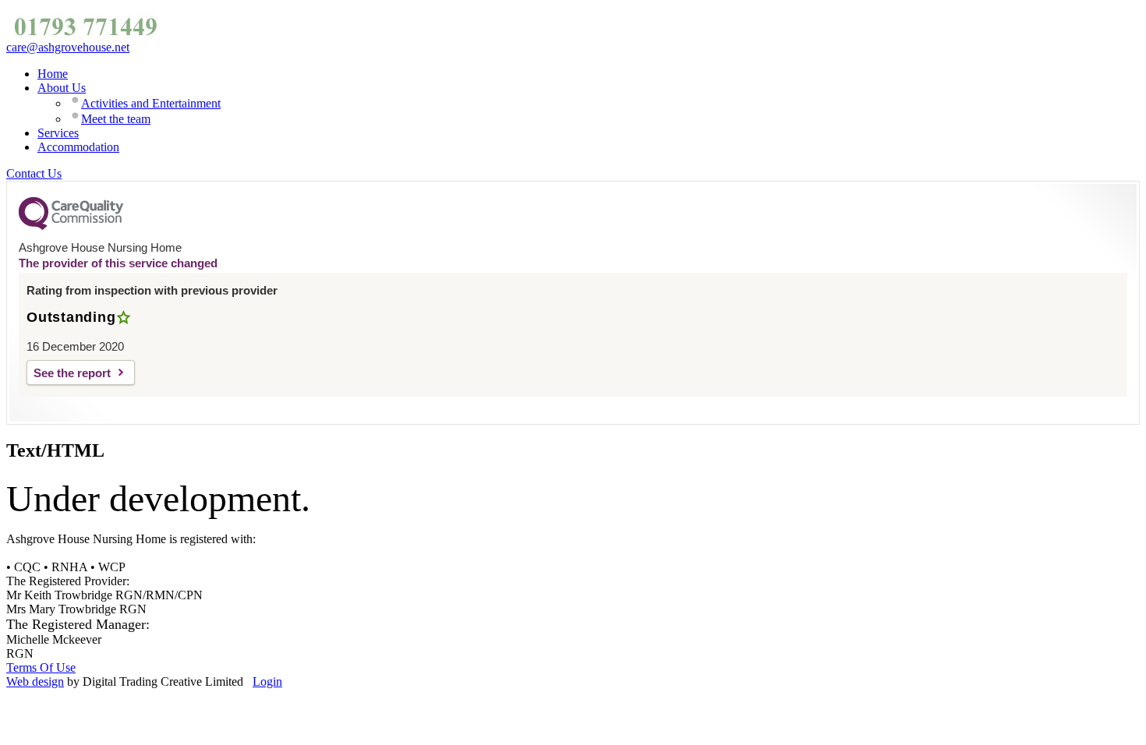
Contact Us (34, 173)
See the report (72, 373)
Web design (35, 681)
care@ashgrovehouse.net (67, 47)
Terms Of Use (41, 667)
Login (267, 681)
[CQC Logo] (71, 226)
